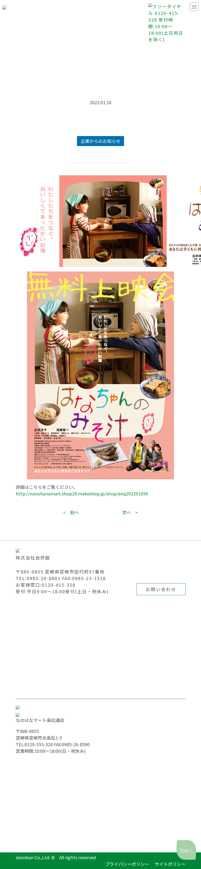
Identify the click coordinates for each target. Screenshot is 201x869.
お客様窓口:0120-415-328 (45, 585)
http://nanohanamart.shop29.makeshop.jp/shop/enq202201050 (82, 493)
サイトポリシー (170, 864)
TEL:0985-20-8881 (38, 578)
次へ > (130, 512)
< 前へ (71, 512)
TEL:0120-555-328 (34, 744)
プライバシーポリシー (127, 864)
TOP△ (186, 850)
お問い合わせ (161, 589)
